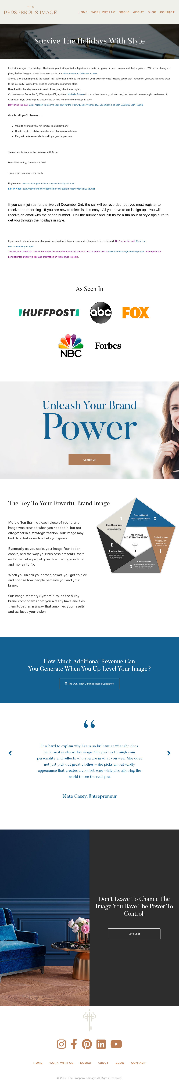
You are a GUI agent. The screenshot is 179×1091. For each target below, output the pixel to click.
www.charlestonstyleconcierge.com (126, 251)
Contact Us (89, 459)
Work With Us (103, 12)
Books (124, 12)
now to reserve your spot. (21, 246)
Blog (152, 12)
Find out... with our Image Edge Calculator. (90, 683)
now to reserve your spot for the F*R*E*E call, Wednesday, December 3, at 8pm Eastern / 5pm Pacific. (91, 105)
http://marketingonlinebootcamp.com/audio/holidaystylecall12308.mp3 (59, 188)
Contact (167, 12)
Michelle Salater (76, 94)
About (138, 12)
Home (82, 12)
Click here (34, 105)
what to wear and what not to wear (80, 73)
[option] (89, 760)
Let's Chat (134, 933)
